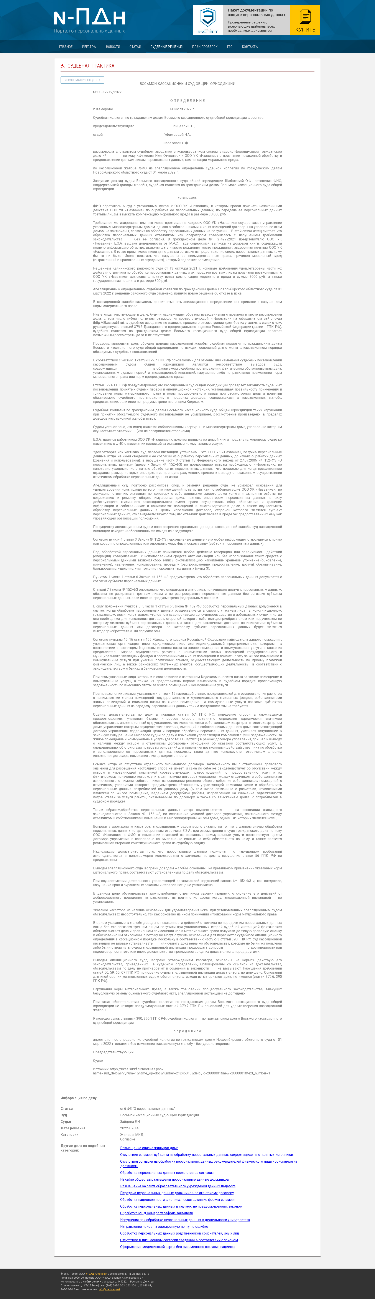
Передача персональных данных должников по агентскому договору (177, 1193)
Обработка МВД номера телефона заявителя (156, 1213)
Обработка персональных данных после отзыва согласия (167, 1173)
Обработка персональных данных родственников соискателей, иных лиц (179, 1233)
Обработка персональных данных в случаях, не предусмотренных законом (181, 1206)
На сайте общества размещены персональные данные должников (174, 1179)
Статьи (135, 47)
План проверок (204, 47)
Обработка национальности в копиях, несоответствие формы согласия (177, 1200)
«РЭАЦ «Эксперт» (96, 1273)
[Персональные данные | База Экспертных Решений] (256, 20)
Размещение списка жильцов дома (149, 1148)
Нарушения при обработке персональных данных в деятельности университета (185, 1220)
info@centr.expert (109, 1289)
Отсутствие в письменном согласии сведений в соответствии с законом (179, 1240)
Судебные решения (167, 47)
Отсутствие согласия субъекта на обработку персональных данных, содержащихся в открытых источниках (207, 1155)
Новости (113, 47)
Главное (65, 47)
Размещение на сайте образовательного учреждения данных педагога (177, 1186)
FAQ (229, 47)
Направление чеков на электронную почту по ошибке (164, 1227)
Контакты (250, 47)
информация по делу (82, 80)
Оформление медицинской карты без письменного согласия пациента (177, 1247)
